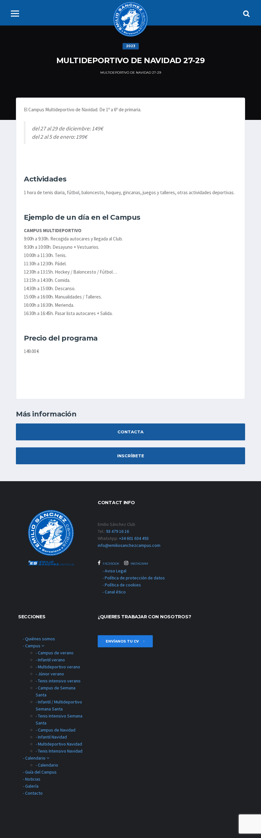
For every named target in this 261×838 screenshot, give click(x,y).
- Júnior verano (50, 674)
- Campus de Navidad (55, 730)
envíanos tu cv (123, 641)
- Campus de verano (55, 653)
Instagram (139, 563)
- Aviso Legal (114, 571)
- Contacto (33, 793)
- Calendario (34, 758)
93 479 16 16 (117, 531)
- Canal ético (114, 592)
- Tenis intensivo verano (58, 681)
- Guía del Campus (40, 772)
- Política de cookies (121, 585)
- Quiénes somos (39, 639)
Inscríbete (130, 455)
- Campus (32, 646)
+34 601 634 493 (134, 538)
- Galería (31, 786)
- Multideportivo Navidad (59, 744)
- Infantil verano (50, 660)
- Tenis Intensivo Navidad (59, 751)
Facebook (110, 563)
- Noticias (31, 779)
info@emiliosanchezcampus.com (129, 545)
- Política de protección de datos (133, 578)
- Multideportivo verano (58, 667)
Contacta (130, 431)
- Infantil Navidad (51, 737)
